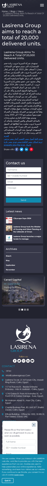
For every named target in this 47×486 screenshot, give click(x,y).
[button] (19, 310)
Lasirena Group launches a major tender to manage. (27, 237)
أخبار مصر (14, 139)
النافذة (25, 142)
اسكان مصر (33, 142)
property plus (10, 145)
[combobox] (8, 448)
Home (5, 11)
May (8, 260)
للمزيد (6, 136)
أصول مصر (29, 139)
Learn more (19, 475)
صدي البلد (39, 139)
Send (23, 200)
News (20, 11)
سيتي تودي (17, 142)
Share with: (9, 149)
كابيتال (28, 145)
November (10, 270)
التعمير (21, 139)
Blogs (13, 11)
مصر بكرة (8, 142)
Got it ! (8, 480)
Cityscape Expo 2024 (22, 218)
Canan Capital (11, 290)
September (10, 265)
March (8, 256)
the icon (21, 145)
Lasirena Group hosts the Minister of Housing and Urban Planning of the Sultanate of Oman (27, 229)
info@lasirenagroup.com (18, 375)
